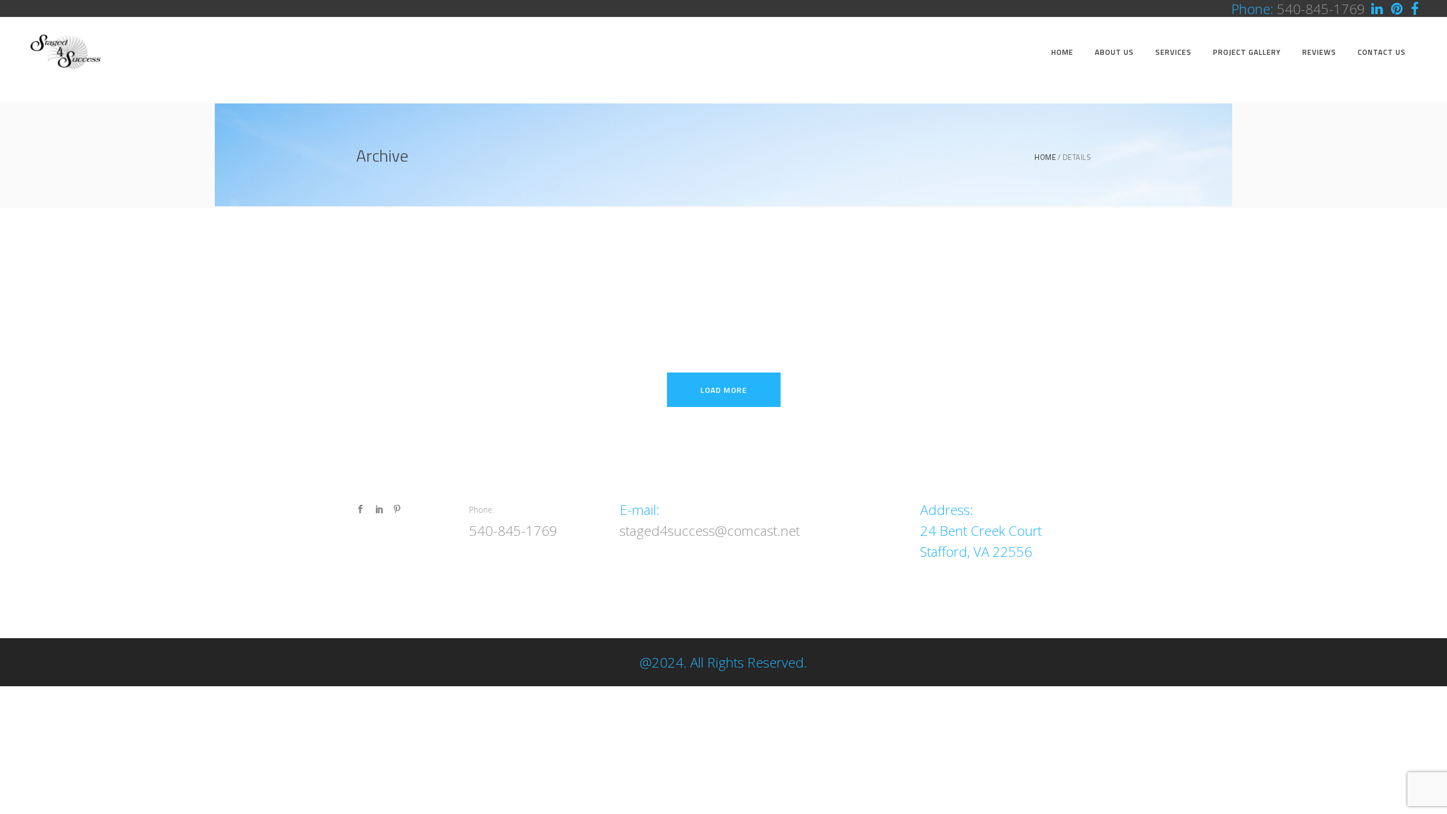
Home (1045, 157)
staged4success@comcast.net (709, 530)
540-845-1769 (513, 530)
